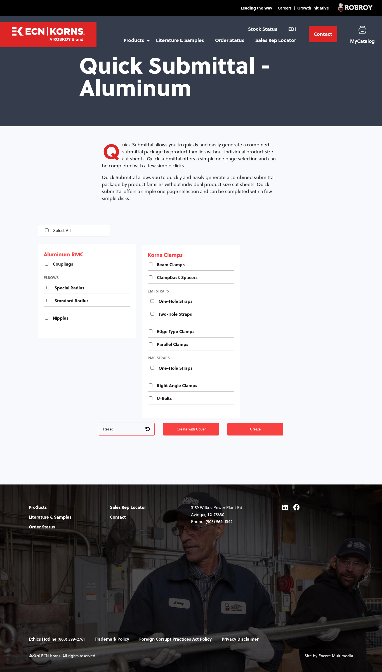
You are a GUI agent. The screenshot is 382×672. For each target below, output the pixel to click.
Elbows (51, 277)
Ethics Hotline (42, 639)
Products (134, 40)
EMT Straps (158, 291)
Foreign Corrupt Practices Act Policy (175, 639)
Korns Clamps (165, 255)
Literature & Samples (180, 40)
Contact (323, 34)
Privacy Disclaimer (240, 639)
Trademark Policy (112, 639)
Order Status (229, 40)
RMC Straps (159, 357)
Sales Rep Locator (275, 40)
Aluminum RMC (64, 254)
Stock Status (262, 28)
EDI (292, 28)
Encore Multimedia (336, 656)
